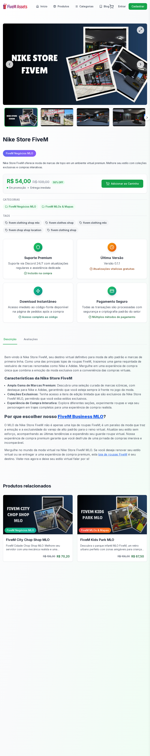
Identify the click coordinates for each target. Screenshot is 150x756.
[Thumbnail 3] (93, 117)
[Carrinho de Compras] (111, 6)
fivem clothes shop (61, 222)
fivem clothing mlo (95, 222)
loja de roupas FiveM (112, 454)
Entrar (122, 6)
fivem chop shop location (25, 230)
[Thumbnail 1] (21, 117)
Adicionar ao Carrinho (125, 183)
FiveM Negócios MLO (22, 206)
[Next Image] (140, 64)
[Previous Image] (9, 64)
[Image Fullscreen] (140, 30)
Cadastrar (138, 6)
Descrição (10, 339)
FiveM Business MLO (80, 416)
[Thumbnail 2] (57, 117)
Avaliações (31, 339)
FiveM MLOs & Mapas (59, 206)
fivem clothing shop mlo (24, 222)
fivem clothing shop (63, 230)
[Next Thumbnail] (147, 117)
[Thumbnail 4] (129, 117)
